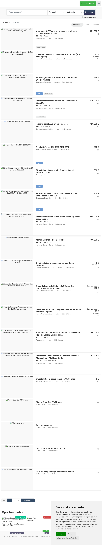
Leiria (55, 149)
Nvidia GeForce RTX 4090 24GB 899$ (53, 147)
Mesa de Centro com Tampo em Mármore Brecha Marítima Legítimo (58, 310)
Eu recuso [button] (71, 534)
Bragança (57, 82)
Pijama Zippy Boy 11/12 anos (49, 402)
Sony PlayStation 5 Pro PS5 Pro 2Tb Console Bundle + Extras (56, 78)
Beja (55, 198)
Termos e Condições (10, 536)
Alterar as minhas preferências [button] (67, 538)
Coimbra (59, 267)
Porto (49, 38)
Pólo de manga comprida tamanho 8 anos (55, 471)
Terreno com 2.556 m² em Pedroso (52, 124)
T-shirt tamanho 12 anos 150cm (50, 448)
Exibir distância (58, 38)
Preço (88, 25)
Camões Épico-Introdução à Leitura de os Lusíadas (55, 264)
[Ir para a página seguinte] (28, 500)
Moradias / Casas (41, 108)
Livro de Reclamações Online (29, 536)
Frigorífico (30, 520)
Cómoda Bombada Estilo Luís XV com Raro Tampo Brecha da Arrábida (55, 287)
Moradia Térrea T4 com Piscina (50, 240)
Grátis (38, 404)
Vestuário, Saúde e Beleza (44, 381)
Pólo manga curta (44, 425)
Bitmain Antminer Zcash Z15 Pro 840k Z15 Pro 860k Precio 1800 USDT (57, 194)
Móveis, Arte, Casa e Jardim (44, 59)
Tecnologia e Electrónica (43, 82)
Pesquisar (89, 12)
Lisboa (58, 59)
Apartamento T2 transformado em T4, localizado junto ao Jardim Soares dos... (58, 333)
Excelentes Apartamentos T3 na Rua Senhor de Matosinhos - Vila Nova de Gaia (57, 357)
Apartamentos (40, 38)
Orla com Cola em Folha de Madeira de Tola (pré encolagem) (58, 55)
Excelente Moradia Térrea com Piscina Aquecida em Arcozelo (58, 217)
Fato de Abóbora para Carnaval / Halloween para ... (13, 525)
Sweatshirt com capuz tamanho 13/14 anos (55, 379)
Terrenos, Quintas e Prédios (44, 129)
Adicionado (76, 25)
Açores (56, 175)
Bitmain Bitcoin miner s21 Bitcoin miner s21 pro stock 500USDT (57, 171)
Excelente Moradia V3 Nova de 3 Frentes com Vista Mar (56, 102)
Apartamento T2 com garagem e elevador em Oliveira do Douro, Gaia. (56, 32)
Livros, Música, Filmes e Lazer (45, 267)
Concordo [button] (60, 534)
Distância (96, 25)
